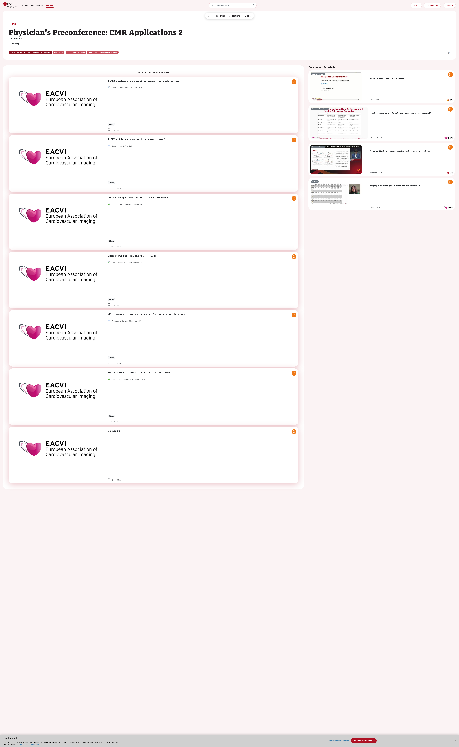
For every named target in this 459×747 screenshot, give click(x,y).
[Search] (253, 6)
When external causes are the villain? (387, 78)
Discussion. (114, 430)
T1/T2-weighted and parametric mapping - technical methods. (143, 80)
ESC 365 (50, 5)
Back (14, 23)
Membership (432, 5)
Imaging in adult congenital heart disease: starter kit (395, 185)
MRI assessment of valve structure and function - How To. (141, 372)
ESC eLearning (37, 5)
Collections (234, 15)
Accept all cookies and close (364, 740)
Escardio (25, 5)
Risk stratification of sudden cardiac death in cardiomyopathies (400, 151)
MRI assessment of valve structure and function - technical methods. (147, 314)
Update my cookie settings (339, 740)
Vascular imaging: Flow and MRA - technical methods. (138, 197)
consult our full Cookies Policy (27, 744)
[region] (229, 741)
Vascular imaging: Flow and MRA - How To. (132, 255)
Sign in (450, 5)
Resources (220, 15)
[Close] (455, 740)
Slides (111, 124)
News (416, 5)
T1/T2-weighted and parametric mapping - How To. (137, 139)
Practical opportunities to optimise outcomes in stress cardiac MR (401, 113)
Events (247, 15)
